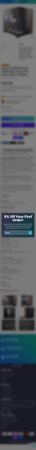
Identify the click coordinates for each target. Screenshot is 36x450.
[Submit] (30, 232)
